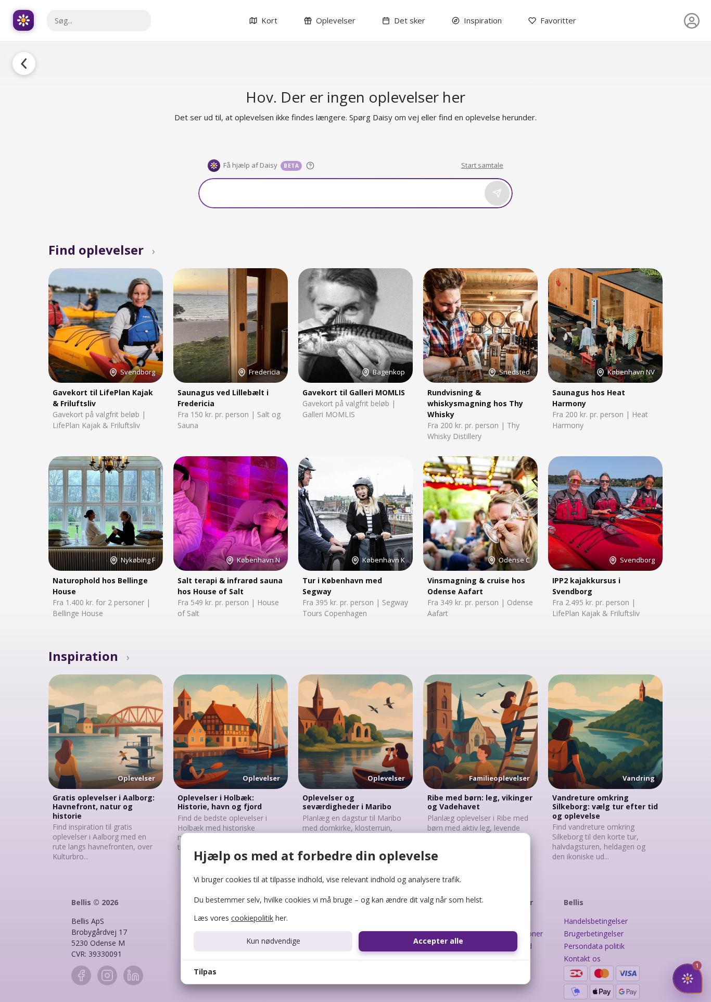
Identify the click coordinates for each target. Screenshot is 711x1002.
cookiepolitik (252, 918)
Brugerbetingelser (594, 933)
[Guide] (310, 165)
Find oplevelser (101, 249)
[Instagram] (107, 975)
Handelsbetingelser (596, 921)
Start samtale (482, 165)
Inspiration (89, 656)
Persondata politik (594, 946)
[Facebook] (81, 975)
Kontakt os (582, 958)
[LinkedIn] (133, 975)
